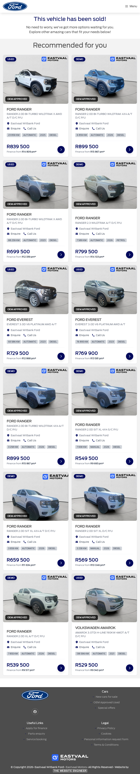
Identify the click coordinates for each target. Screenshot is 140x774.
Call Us (31, 128)
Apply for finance (36, 728)
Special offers (106, 707)
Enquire (15, 128)
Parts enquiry (36, 733)
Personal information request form (106, 739)
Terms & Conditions (106, 744)
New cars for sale (106, 696)
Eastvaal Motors (76, 767)
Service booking (36, 739)
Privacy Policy (106, 728)
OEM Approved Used (107, 702)
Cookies (106, 733)
